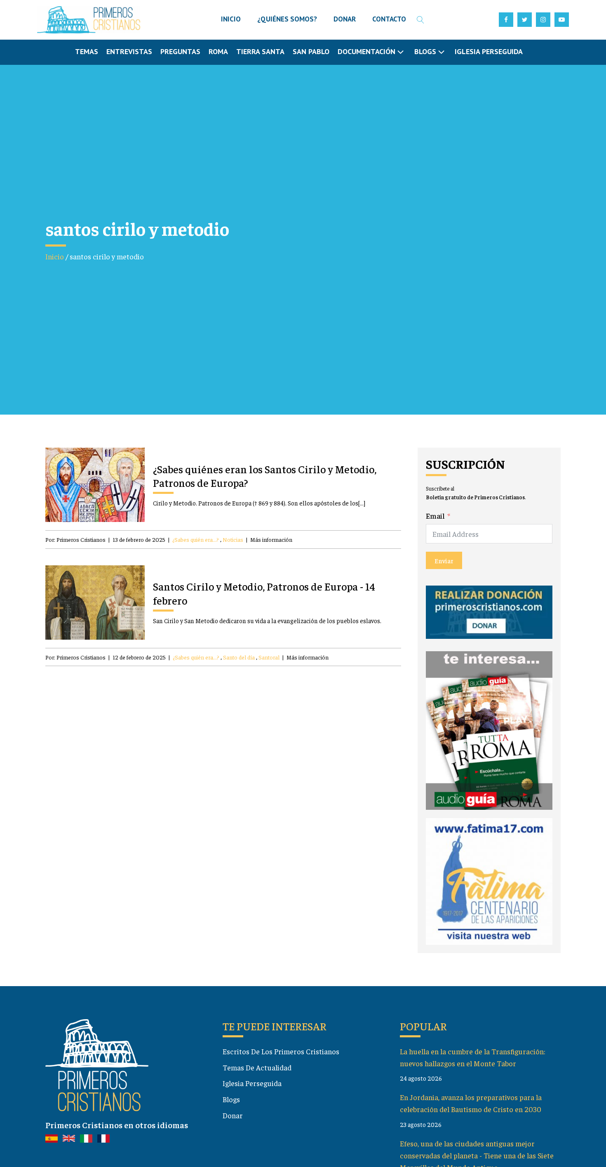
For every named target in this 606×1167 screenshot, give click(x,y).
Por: (75, 539)
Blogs (231, 1099)
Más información (271, 539)
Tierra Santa (260, 51)
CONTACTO (389, 19)
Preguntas (180, 51)
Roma (218, 51)
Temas (86, 51)
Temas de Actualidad (257, 1067)
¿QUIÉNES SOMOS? (287, 19)
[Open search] (420, 20)
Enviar (444, 560)
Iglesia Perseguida (489, 51)
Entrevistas (129, 51)
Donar (233, 1115)
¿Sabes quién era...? (195, 539)
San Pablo (311, 51)
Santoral (269, 657)
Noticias (233, 539)
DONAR (345, 19)
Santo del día (239, 657)
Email (435, 515)
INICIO (231, 19)
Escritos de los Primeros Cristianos (281, 1051)
